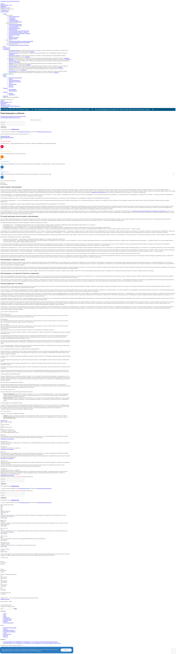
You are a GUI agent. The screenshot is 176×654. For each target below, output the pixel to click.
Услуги (4, 14)
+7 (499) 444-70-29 (5, 10)
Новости (11, 79)
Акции (4, 75)
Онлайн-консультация (14, 16)
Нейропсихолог (12, 60)
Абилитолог (11, 63)
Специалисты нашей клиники (98, 192)
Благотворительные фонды (15, 77)
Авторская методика (8, 73)
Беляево (11, 93)
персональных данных (24, 131)
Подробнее (31, 51)
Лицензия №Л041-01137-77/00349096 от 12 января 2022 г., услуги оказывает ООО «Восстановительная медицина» (30, 641)
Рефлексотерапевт (13, 66)
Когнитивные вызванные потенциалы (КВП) (19, 42)
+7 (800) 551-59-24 (14, 129)
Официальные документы (15, 81)
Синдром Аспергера (5, 511)
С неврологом (12, 19)
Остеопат (11, 68)
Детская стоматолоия (8, 622)
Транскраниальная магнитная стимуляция (19, 30)
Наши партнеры (13, 84)
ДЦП (2, 510)
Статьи (10, 83)
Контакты (5, 96)
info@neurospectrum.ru (14, 106)
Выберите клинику (5, 599)
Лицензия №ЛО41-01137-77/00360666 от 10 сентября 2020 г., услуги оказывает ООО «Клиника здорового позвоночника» (32, 643)
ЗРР (1, 507)
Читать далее (4, 517)
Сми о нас (11, 87)
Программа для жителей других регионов (19, 45)
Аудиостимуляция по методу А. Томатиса (18, 32)
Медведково (12, 94)
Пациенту (5, 88)
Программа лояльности (14, 80)
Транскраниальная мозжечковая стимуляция (19, 33)
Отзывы (2, 550)
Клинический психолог (14, 50)
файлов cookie (38, 650)
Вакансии (11, 85)
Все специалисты (13, 71)
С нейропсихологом (13, 20)
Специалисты (6, 49)
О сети (4, 76)
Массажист (11, 58)
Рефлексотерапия (13, 29)
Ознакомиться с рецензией (7, 438)
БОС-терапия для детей (14, 28)
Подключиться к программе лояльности (10, 1)
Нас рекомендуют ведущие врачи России (10, 116)
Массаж (10, 36)
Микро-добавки (12, 89)
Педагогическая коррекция (15, 24)
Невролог (11, 59)
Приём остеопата (13, 38)
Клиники (5, 92)
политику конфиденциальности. (44, 131)
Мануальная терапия (14, 37)
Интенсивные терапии (14, 34)
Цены (4, 46)
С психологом (12, 17)
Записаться (23, 116)
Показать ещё (4, 420)
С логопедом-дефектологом (15, 21)
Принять (66, 650)
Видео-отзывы (4, 551)
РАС (1, 508)
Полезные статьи (7, 620)
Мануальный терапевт (14, 55)
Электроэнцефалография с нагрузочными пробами (21, 41)
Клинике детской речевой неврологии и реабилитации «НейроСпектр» (150, 211)
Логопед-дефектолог (13, 53)
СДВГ (2, 506)
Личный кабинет (5, 11)
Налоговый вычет (13, 90)
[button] (174, 173)
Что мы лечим (6, 47)
